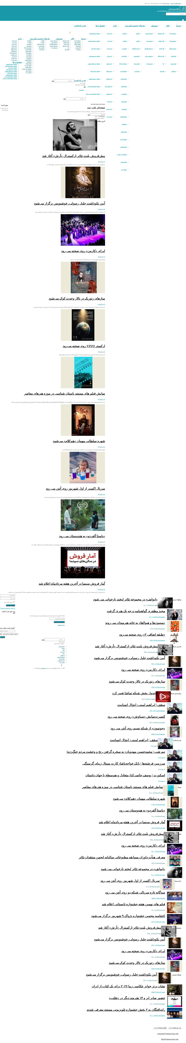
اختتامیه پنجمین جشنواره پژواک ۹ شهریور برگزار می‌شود (128, 916)
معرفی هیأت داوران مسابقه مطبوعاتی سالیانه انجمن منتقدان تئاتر (122, 857)
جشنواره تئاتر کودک (95, 71)
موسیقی (154, 26)
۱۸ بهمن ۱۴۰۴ (161, 757)
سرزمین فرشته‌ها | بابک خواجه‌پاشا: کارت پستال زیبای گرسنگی (123, 763)
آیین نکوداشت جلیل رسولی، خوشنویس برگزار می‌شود (69, 203)
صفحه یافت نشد (95, 104)
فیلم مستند (173, 63)
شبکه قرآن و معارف (122, 154)
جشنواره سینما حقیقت (94, 79)
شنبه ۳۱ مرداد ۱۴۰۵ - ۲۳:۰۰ (158, 675)
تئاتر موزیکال (161, 56)
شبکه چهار (124, 56)
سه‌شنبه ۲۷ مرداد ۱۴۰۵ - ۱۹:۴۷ (157, 640)
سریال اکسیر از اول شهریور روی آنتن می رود (75, 488)
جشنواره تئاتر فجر (95, 48)
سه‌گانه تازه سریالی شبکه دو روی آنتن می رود (135, 892)
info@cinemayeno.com (169, 1039)
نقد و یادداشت (80, 26)
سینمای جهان (172, 41)
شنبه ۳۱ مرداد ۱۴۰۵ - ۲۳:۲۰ (158, 663)
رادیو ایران (109, 33)
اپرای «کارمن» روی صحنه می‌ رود (83, 251)
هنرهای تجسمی (138, 26)
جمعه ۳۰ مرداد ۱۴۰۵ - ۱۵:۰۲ (158, 921)
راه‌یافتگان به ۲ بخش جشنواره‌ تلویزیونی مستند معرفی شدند (126, 1009)
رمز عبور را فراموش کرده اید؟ (8, 608)
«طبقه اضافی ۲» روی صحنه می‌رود (142, 634)
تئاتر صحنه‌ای (161, 33)
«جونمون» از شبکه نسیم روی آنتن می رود (138, 728)
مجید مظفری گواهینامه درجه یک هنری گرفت (136, 611)
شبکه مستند (124, 162)
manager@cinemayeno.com (167, 1034)
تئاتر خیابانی (161, 41)
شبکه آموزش (123, 71)
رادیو (115, 26)
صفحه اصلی (178, 3)
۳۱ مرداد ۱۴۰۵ (101, 161)
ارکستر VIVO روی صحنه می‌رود (84, 346)
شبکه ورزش (124, 169)
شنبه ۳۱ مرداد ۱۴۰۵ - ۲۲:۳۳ (158, 687)
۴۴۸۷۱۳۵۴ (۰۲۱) (160, 1028)
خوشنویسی (137, 56)
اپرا (163, 63)
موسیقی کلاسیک (149, 48)
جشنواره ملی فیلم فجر (94, 33)
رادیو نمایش (109, 63)
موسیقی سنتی (149, 33)
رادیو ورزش (109, 116)
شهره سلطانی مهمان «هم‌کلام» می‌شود (79, 441)
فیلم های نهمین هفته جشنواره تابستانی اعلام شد (133, 904)
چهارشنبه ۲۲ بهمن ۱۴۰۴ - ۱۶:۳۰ (157, 710)
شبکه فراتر (124, 94)
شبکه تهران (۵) (123, 63)
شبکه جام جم (123, 139)
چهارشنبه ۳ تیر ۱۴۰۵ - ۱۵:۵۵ (158, 734)
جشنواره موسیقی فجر (94, 56)
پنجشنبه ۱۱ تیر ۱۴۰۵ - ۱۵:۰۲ (148, 699)
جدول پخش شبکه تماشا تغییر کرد (134, 693)
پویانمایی (173, 71)
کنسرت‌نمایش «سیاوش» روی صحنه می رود (136, 716)
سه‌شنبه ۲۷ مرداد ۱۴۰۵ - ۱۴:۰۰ (157, 1015)
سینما (178, 26)
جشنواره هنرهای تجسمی (94, 63)
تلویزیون (128, 26)
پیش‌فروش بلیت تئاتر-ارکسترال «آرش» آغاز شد (73, 156)
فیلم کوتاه (173, 56)
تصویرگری (137, 71)
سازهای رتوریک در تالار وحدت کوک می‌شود (77, 298)
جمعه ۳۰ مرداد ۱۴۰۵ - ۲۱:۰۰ (150, 605)
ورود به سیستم (61, 625)
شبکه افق (124, 124)
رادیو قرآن (109, 101)
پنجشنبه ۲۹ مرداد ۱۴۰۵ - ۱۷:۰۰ (157, 1003)
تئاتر (167, 26)
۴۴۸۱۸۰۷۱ (177, 1028)
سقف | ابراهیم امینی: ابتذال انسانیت (141, 705)
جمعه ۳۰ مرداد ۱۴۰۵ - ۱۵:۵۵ (158, 992)
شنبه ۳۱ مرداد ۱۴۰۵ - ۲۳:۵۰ (151, 652)
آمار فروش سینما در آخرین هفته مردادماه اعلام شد (72, 583)
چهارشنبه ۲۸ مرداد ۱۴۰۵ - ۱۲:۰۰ (157, 617)
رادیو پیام (110, 41)
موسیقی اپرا (149, 63)
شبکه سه (124, 48)
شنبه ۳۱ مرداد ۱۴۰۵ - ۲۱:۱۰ (156, 792)
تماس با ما (166, 3)
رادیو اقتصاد (109, 79)
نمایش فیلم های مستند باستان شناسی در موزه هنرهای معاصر (64, 393)
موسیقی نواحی (149, 56)
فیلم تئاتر (162, 71)
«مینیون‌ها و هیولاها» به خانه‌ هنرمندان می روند (135, 622)
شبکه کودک (124, 86)
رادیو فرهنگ (109, 71)
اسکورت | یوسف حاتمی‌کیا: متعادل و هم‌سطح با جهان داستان (125, 775)
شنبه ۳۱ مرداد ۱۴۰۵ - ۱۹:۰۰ (158, 816)
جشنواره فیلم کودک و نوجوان (93, 94)
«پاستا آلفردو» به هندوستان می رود (82, 536)
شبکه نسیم (124, 101)
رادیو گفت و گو (108, 86)
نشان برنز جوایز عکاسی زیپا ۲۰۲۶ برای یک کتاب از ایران (128, 986)
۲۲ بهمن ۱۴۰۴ (154, 746)
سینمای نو (43, 668)
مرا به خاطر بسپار (8, 602)
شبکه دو (125, 41)
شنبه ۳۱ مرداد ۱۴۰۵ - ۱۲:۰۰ (158, 910)
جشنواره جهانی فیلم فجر (94, 41)
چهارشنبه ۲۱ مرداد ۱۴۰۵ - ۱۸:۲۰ (157, 722)
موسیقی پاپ (149, 41)
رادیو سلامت (109, 94)
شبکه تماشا (124, 131)
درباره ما (173, 3)
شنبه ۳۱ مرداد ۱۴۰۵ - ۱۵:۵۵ (158, 898)
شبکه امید (124, 109)
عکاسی (138, 33)
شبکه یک (124, 33)
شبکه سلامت (123, 147)
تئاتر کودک (161, 48)
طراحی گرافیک (136, 48)
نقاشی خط (137, 63)
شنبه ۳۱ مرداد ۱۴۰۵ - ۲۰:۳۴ (158, 804)
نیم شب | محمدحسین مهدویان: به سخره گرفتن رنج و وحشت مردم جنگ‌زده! (116, 751)
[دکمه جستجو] (164, 14)
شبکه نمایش (124, 79)
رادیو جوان (109, 56)
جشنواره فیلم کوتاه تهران (94, 86)
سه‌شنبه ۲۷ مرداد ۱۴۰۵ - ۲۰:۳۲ (157, 628)
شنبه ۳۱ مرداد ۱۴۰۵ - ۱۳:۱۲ (158, 863)
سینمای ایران (172, 33)
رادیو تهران (109, 48)
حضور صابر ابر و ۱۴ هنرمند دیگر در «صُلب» (137, 998)
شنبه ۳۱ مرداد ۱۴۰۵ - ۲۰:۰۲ (152, 886)
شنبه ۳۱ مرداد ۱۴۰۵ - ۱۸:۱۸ (158, 828)
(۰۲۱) (171, 1028)
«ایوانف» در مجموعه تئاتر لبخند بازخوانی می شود (125, 599)
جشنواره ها (100, 26)
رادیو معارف (109, 109)
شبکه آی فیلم (123, 116)
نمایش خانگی (172, 48)
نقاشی (138, 41)
